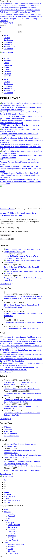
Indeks (6, 492)
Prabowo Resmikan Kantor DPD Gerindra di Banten (23, 322)
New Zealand (13, 540)
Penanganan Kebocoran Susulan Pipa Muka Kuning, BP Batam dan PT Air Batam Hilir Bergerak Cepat (21, 4)
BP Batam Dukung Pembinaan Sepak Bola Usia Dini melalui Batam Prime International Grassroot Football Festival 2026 (20, 181)
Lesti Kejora (8, 429)
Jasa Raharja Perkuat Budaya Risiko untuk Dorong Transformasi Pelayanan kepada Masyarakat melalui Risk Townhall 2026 (20, 147)
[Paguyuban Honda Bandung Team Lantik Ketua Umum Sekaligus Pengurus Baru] (23, 457)
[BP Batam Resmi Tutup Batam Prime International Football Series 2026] (21, 131)
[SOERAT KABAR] (6, 23)
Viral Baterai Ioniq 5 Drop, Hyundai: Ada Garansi (22, 470)
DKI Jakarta (8, 93)
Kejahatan (8, 88)
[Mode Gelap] (1, 27)
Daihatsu (11, 529)
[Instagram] (5, 484)
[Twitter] (5, 480)
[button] (20, 25)
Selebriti (7, 67)
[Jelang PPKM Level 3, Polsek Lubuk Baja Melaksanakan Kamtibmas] (20, 207)
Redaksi (7, 502)
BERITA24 (7, 76)
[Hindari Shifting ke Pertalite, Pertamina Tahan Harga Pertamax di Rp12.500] (23, 252)
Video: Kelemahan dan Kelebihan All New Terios (22, 329)
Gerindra (11, 533)
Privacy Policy (9, 496)
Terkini (11, 209)
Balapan (11, 523)
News (6, 80)
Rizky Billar (8, 431)
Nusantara (8, 65)
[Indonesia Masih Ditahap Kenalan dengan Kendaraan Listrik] (23, 446)
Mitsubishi (12, 538)
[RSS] (5, 489)
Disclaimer (8, 498)
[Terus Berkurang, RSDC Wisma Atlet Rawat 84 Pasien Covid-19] (23, 262)
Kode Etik (7, 494)
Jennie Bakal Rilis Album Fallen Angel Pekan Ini (22, 389)
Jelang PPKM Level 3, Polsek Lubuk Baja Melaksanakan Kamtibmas (18, 214)
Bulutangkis (8, 84)
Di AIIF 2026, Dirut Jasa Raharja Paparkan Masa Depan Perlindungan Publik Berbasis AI (19, 7)
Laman (6, 542)
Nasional (7, 61)
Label (6, 520)
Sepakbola (8, 86)
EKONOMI (7, 74)
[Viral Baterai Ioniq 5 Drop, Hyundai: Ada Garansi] (22, 466)
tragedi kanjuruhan (11, 436)
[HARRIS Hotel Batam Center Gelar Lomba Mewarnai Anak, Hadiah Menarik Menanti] (21, 123)
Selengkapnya (5, 235)
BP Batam (7, 427)
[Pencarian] (1, 29)
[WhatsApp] (5, 486)
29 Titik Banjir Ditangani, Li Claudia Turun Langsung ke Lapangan (21, 18)
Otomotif (7, 71)
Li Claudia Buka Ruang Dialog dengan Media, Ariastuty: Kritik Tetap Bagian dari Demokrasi (20, 15)
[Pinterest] (5, 482)
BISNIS (6, 69)
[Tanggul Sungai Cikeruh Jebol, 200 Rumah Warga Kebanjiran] (23, 273)
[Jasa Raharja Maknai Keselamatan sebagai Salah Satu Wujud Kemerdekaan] (21, 153)
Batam (6, 63)
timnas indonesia (10, 434)
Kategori (7, 512)
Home (6, 58)
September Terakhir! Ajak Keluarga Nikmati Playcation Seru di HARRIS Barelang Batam (20, 12)
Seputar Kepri (9, 91)
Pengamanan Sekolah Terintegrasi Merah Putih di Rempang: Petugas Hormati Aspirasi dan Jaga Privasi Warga (20, 168)
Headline (11, 514)
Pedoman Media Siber (12, 500)
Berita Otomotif (14, 525)
